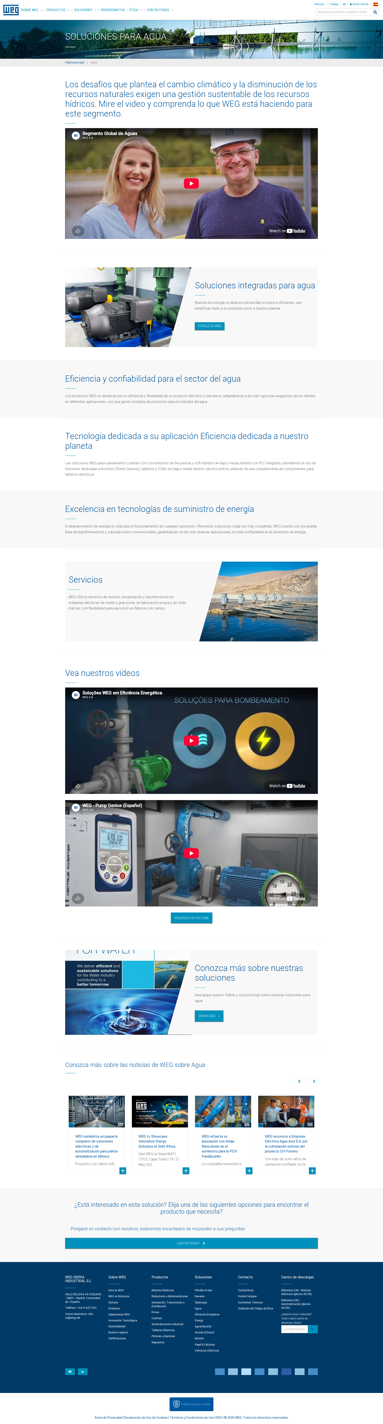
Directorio (114, 1308)
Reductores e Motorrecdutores (170, 1296)
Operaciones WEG (119, 1314)
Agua (198, 1308)
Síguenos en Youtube (191, 918)
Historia (113, 1302)
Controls (157, 1318)
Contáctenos (158, 10)
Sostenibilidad (116, 1326)
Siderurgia (201, 1302)
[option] (96, 1130)
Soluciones (83, 10)
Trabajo (333, 4)
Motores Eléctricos (163, 1290)
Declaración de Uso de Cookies (146, 1417)
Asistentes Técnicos (250, 1302)
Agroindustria (203, 1326)
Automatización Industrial (167, 1324)
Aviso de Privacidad (108, 1417)
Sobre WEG (29, 10)
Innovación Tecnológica (122, 1320)
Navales (200, 1296)
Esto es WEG (116, 1290)
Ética (133, 10)
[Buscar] (375, 12)
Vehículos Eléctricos (207, 1350)
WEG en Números (118, 1296)
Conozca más (209, 326)
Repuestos (158, 1342)
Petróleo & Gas (203, 1290)
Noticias (319, 4)
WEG (9, 10)
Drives (155, 1312)
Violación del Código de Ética (255, 1308)
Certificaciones (117, 1338)
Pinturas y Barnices (163, 1336)
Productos (56, 10)
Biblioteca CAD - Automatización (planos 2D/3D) (296, 1304)
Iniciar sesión (360, 4)
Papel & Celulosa (205, 1344)
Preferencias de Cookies (195, 1404)
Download (206, 1016)
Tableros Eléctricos (163, 1330)
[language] (377, 4)
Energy (199, 1320)
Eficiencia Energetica (207, 1314)
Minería (199, 1338)
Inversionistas (113, 10)
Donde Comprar (247, 1296)
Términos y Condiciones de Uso (192, 1417)
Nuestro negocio (118, 1332)
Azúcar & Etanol (204, 1332)
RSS (219, 1417)
